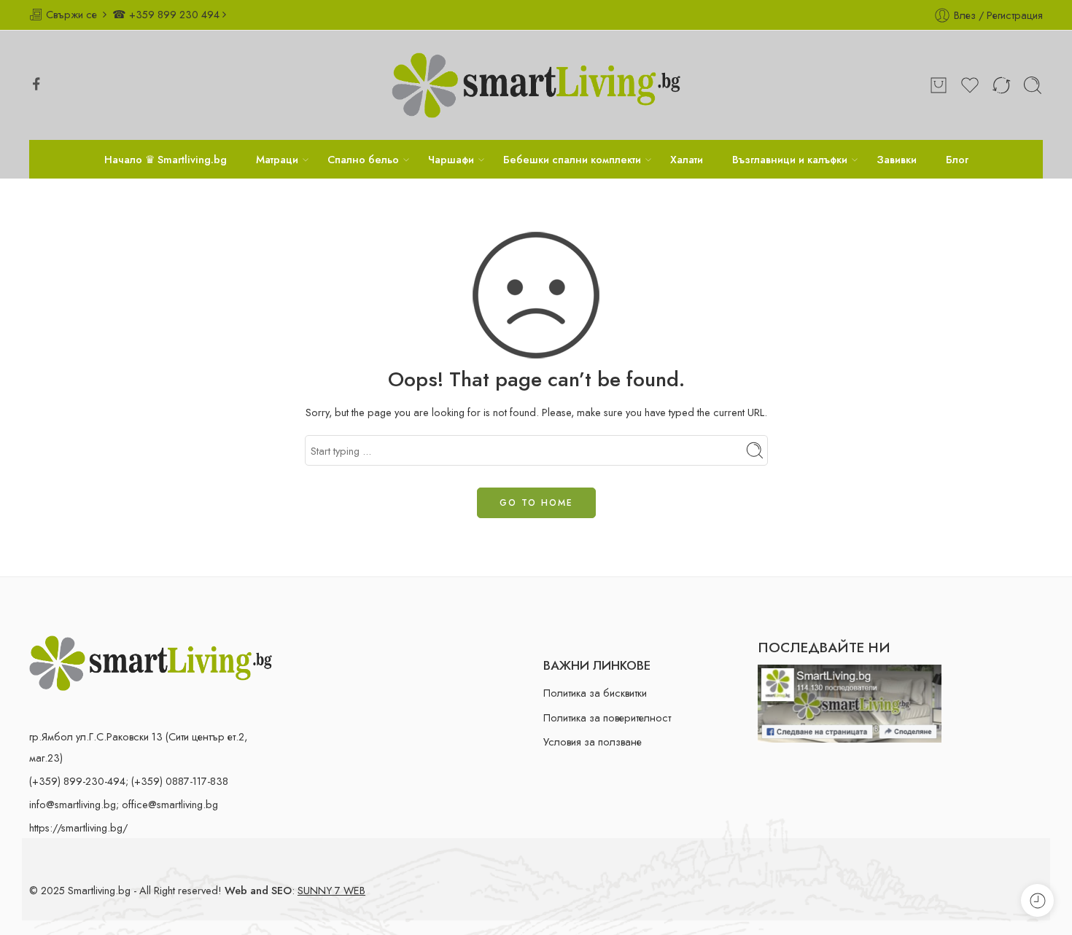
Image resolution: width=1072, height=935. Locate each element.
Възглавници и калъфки (789, 159)
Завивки (897, 159)
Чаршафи (451, 159)
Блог (957, 159)
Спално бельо (363, 159)
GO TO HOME (536, 502)
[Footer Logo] (150, 661)
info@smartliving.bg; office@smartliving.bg (123, 804)
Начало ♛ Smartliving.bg (165, 159)
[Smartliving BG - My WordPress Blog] (536, 85)
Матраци (277, 159)
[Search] (1032, 85)
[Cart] (938, 85)
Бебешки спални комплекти (572, 159)
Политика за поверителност (607, 717)
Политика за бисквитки (595, 692)
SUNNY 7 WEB (331, 890)
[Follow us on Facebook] (36, 84)
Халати (686, 159)
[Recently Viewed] (1037, 900)
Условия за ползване (592, 741)
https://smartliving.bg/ (78, 827)
